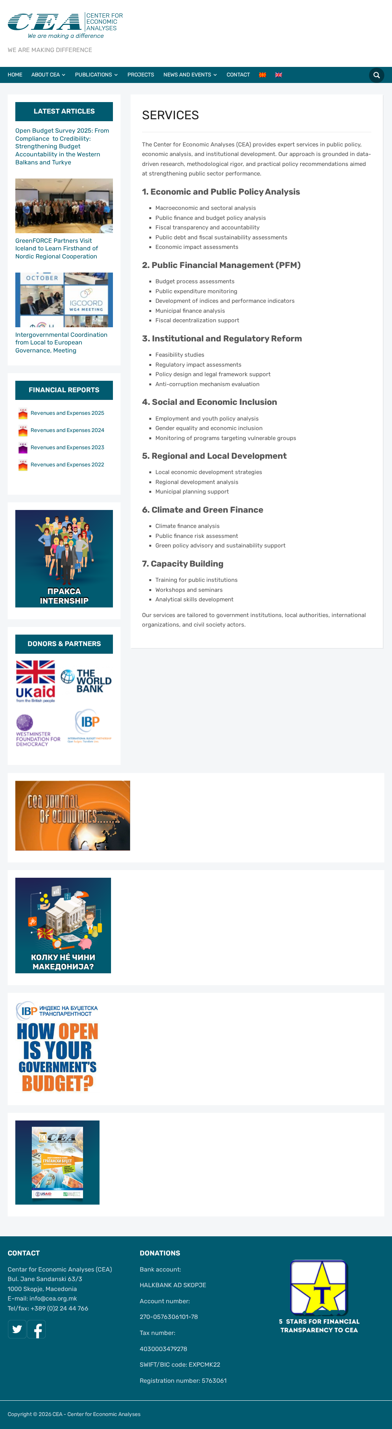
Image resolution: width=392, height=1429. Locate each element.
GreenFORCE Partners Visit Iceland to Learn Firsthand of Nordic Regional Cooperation (56, 248)
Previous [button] (25, 706)
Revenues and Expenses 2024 (68, 430)
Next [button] (103, 706)
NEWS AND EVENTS (187, 74)
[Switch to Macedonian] (266, 75)
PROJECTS (140, 74)
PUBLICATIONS (93, 74)
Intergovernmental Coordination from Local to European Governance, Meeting (61, 342)
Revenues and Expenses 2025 (67, 412)
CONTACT (238, 74)
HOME (15, 74)
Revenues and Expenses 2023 (67, 447)
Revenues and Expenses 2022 (67, 464)
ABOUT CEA (45, 74)
